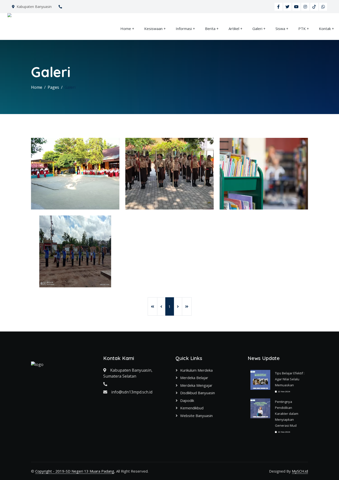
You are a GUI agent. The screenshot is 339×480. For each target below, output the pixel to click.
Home (125, 28)
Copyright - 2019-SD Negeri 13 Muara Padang (74, 471)
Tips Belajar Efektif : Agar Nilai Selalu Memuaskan (290, 379)
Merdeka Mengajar (196, 385)
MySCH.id (300, 471)
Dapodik (187, 400)
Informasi (184, 28)
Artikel (234, 28)
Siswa (280, 28)
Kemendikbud (191, 407)
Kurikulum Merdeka (196, 370)
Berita (210, 28)
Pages (53, 87)
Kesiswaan (153, 28)
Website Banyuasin (196, 415)
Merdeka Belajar (194, 377)
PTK (302, 28)
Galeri (257, 28)
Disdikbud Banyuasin (197, 392)
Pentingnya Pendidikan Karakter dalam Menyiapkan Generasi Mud (286, 413)
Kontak (325, 28)
